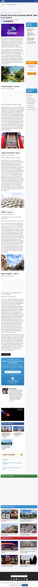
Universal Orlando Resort (31, 109)
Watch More (20, 409)
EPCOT (5, 224)
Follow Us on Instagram (8, 476)
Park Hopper (12, 336)
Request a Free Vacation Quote (13, 371)
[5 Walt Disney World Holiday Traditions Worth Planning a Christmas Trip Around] (6, 429)
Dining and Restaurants (31, 99)
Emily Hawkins (4, 19)
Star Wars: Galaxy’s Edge (6, 174)
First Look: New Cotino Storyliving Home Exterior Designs (12, 467)
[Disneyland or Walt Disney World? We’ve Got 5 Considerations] (18, 429)
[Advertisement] (12, 97)
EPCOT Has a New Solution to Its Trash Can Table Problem (31, 29)
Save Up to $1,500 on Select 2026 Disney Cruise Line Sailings (16, 3)
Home (1, 12)
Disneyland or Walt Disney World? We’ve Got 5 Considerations (18, 434)
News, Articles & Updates (8, 506)
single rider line (7, 115)
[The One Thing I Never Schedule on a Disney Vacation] (6, 442)
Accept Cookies (24, 585)
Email (12, 21)
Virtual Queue (11, 227)
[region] (19, 584)
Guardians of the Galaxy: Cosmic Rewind (9, 226)
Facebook (4, 21)
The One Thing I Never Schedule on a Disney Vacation (6, 447)
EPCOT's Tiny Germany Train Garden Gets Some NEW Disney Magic (31, 43)
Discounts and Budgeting (31, 101)
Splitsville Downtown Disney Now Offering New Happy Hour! (30, 39)
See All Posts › (12, 400)
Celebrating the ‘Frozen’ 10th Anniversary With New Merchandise (12, 462)
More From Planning (7, 423)
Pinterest (9, 21)
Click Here (3, 4)
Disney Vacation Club (31, 107)
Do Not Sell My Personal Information (15, 585)
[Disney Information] (3, 1)
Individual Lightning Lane (10, 127)
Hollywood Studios (10, 160)
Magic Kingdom (4, 299)
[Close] (36, 582)
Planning (4, 12)
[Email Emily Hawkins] (10, 403)
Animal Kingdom (11, 107)
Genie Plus (8, 41)
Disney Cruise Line (30, 105)
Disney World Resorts (31, 103)
